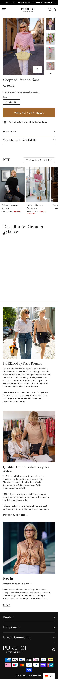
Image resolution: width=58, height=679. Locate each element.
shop (6, 604)
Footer (8, 617)
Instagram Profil (15, 515)
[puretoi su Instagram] (53, 649)
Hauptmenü (11, 627)
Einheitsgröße (11, 102)
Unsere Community (17, 638)
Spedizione (19, 92)
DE (51, 675)
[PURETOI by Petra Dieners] (29, 333)
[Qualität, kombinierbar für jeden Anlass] (29, 436)
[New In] (29, 548)
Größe (5, 97)
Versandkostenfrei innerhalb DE (19, 140)
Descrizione (9, 131)
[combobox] (49, 676)
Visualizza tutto (39, 160)
